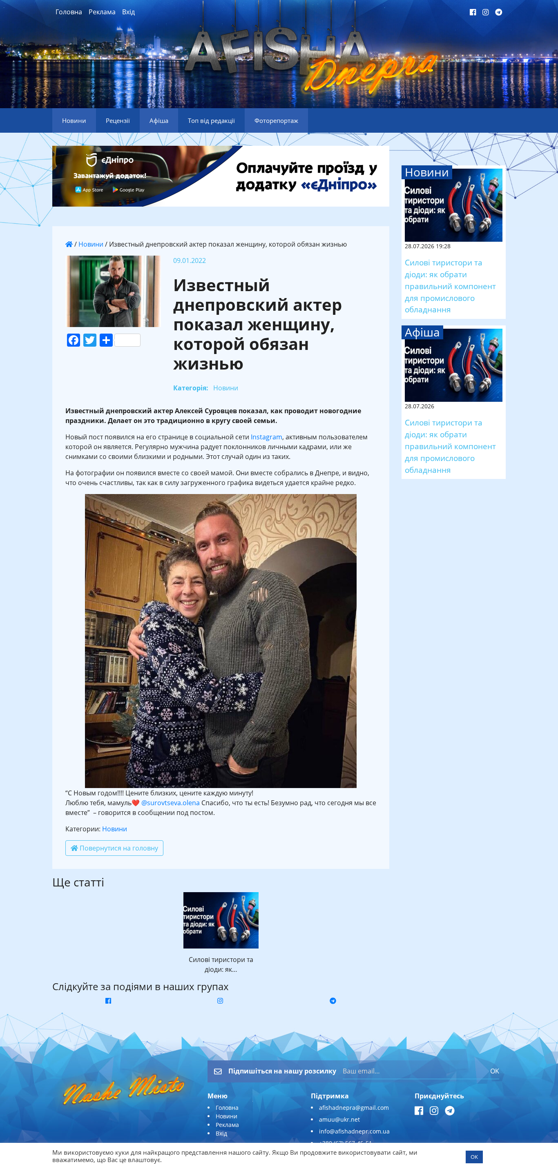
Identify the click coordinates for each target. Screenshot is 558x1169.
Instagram (266, 436)
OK (494, 1071)
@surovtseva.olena (170, 802)
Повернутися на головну (118, 848)
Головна (69, 11)
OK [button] (474, 1156)
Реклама (102, 11)
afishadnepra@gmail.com (354, 1107)
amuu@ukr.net (339, 1119)
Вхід (128, 11)
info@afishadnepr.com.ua (354, 1131)
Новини (90, 244)
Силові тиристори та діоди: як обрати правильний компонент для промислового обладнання (450, 286)
